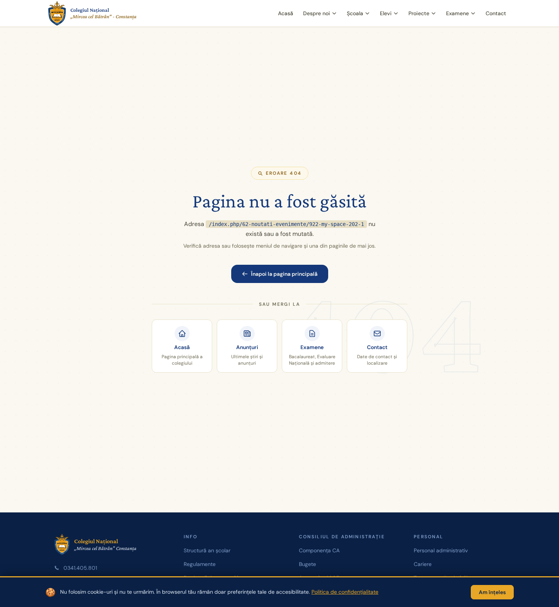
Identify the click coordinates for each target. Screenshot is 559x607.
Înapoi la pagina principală (284, 273)
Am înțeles (492, 592)
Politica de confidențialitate (344, 591)
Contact (496, 13)
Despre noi (316, 13)
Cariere (423, 564)
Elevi (386, 13)
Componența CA (319, 550)
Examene (457, 13)
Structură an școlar (207, 550)
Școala (355, 13)
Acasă (285, 13)
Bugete (307, 564)
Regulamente (200, 564)
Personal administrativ (441, 550)
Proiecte (418, 13)
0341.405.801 (80, 567)
